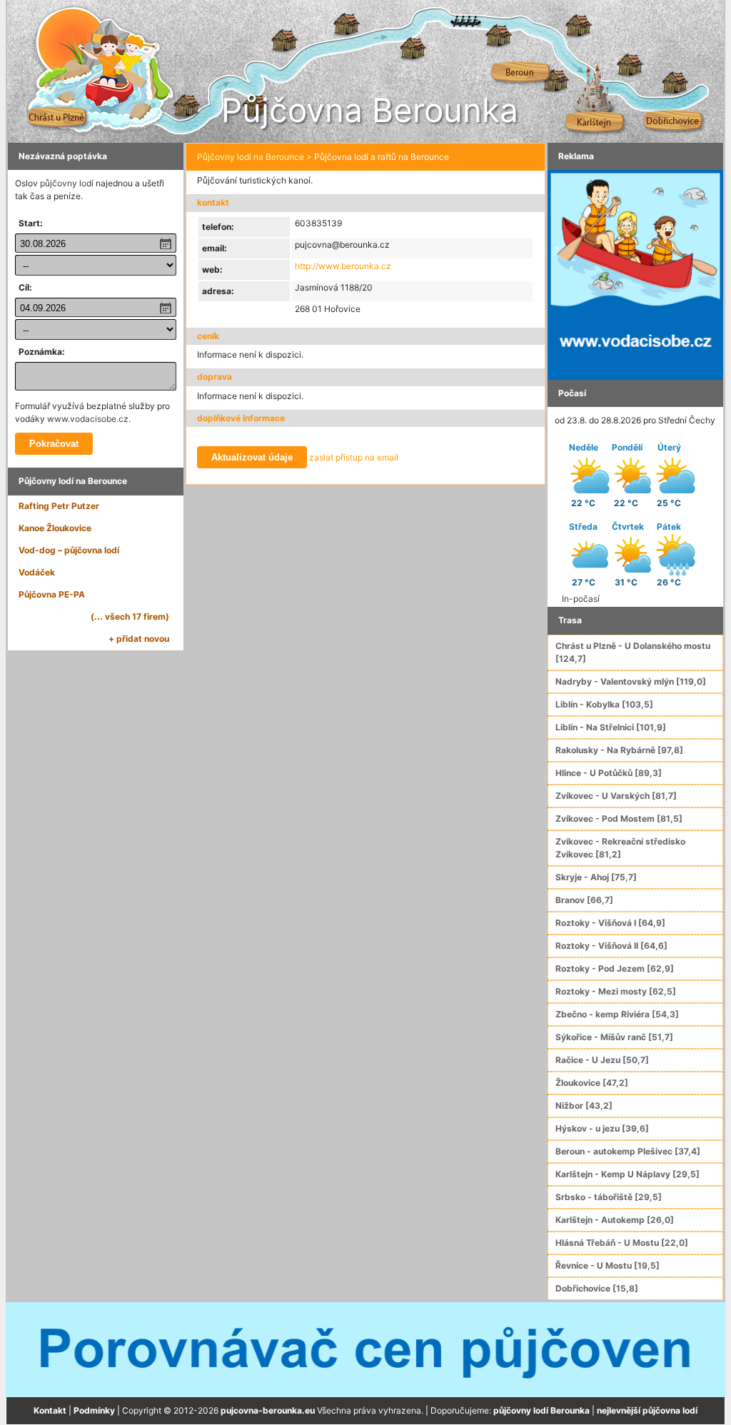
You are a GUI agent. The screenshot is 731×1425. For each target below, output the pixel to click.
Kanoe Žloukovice (55, 528)
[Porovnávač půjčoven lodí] (365, 1349)
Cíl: (25, 287)
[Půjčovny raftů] (635, 273)
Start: (31, 223)
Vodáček (37, 572)
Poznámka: (42, 351)
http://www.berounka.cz (343, 266)
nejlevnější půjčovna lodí (647, 1410)
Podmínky (94, 1410)
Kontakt (50, 1410)
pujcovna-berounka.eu (268, 1410)
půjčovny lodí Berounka (541, 1410)
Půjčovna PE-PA (52, 594)
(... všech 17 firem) (130, 616)
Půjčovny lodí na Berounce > (254, 156)
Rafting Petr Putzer (59, 505)
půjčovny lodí (67, 183)
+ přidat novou (139, 638)
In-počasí (581, 598)
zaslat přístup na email (353, 457)
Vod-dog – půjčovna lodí (69, 550)
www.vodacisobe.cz (87, 418)
